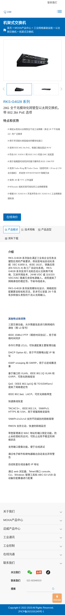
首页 (9, 28)
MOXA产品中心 (23, 28)
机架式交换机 (26, 31)
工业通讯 (9, 537)
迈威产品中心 (11, 528)
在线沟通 (9, 554)
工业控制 (9, 545)
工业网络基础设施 (43, 28)
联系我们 (52, 2)
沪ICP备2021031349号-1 (31, 611)
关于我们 (9, 511)
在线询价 (12, 217)
